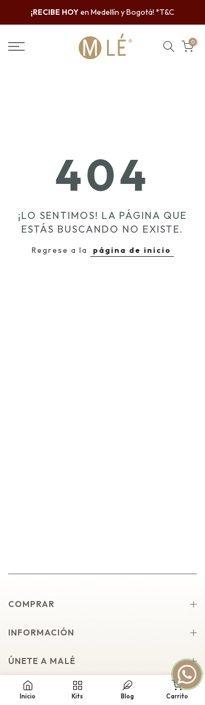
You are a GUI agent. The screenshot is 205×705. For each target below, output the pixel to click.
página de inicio (132, 250)
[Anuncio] (102, 12)
